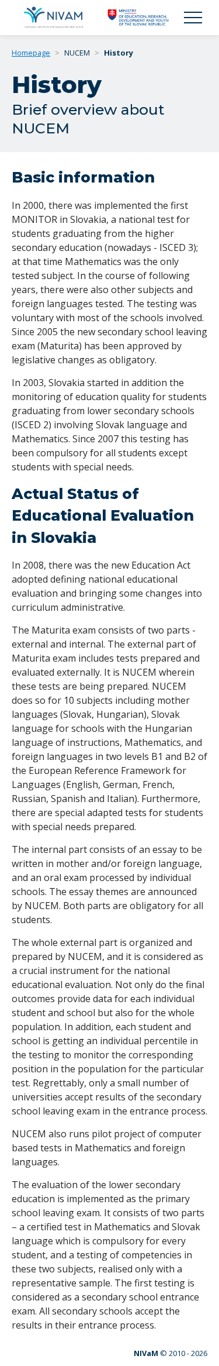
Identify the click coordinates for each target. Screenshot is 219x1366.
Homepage (31, 52)
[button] (193, 18)
